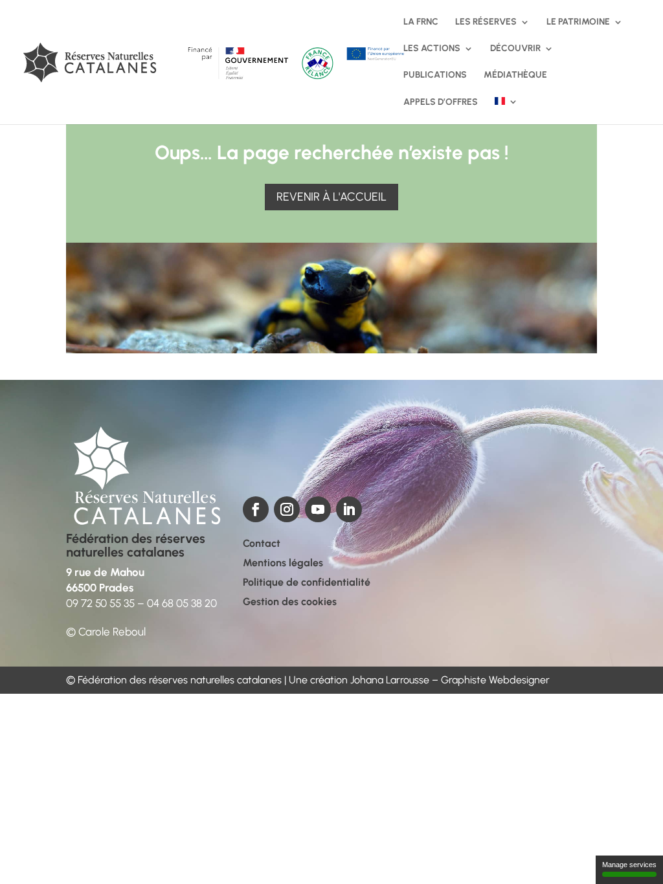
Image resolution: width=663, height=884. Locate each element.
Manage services (629, 864)
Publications (435, 75)
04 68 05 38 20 (182, 603)
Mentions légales (283, 563)
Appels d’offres (440, 102)
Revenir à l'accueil (331, 197)
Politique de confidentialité (306, 583)
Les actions (431, 49)
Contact (261, 544)
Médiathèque (515, 75)
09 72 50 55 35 (100, 603)
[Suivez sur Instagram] (287, 509)
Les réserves (486, 22)
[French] (506, 110)
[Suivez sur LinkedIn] (349, 509)
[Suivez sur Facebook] (256, 509)
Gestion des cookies (290, 602)
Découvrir (515, 49)
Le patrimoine (578, 22)
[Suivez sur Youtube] (318, 509)
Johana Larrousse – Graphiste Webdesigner (450, 680)
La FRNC (420, 22)
